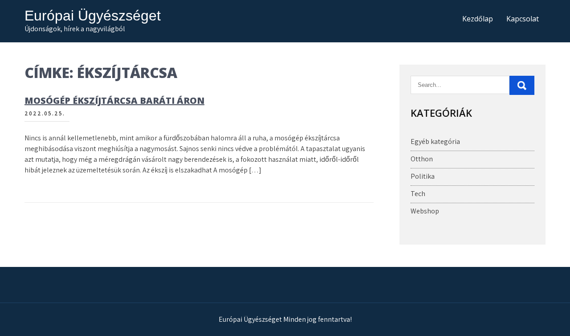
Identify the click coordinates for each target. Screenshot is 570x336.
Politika (423, 176)
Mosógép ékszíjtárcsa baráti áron (114, 100)
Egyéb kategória (435, 141)
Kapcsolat (522, 19)
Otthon (422, 159)
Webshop (425, 211)
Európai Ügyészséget (92, 16)
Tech (418, 193)
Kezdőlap (477, 19)
